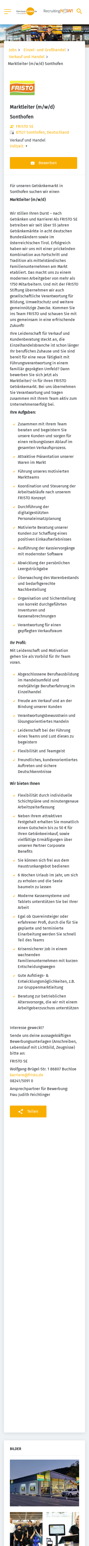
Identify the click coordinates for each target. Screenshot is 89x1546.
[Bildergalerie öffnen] (44, 1483)
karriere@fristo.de (26, 1075)
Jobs (13, 50)
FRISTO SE (25, 126)
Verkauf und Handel (26, 56)
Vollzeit (16, 146)
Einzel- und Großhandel (44, 50)
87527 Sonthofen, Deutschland (42, 132)
